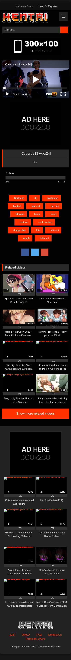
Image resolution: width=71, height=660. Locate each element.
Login (41, 6)
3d (35, 198)
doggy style (19, 230)
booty (37, 214)
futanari (54, 230)
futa (38, 230)
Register (52, 6)
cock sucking (45, 222)
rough (26, 238)
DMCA (26, 634)
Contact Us (55, 634)
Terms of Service (35, 638)
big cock (36, 206)
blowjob (20, 214)
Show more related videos (35, 413)
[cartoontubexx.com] (29, 18)
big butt (17, 206)
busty (54, 214)
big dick (55, 206)
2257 (12, 634)
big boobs (52, 198)
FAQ (39, 634)
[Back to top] (60, 649)
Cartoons (19, 198)
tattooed (44, 238)
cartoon (24, 222)
